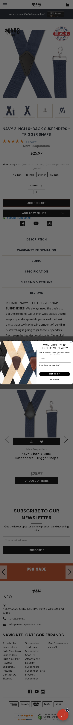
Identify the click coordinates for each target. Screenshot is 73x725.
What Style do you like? (49, 365)
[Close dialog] (71, 343)
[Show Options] (69, 368)
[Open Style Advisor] (63, 715)
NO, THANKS (54, 379)
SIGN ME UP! (54, 374)
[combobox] (54, 368)
